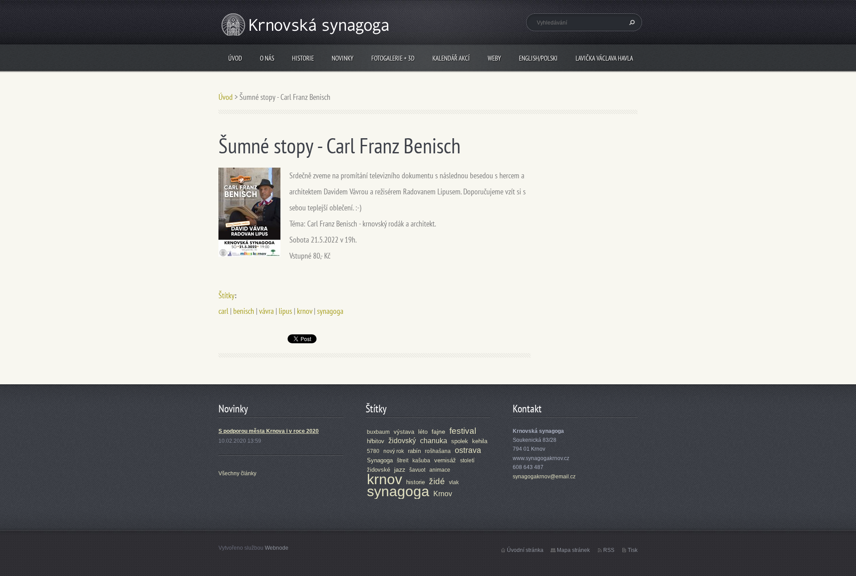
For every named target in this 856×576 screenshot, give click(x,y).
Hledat (631, 22)
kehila (479, 441)
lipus (285, 311)
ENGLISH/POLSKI (538, 58)
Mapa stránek (573, 550)
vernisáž (445, 460)
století (467, 460)
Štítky (226, 295)
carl (223, 311)
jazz (399, 469)
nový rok (393, 451)
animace (439, 470)
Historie (303, 58)
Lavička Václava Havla (604, 58)
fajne (438, 431)
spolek (459, 441)
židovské (378, 469)
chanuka (433, 440)
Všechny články (237, 473)
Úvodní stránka (525, 550)
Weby (494, 58)
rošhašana (438, 451)
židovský (402, 440)
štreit (402, 460)
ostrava (468, 450)
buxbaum (378, 432)
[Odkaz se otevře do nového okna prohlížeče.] (249, 211)
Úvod (235, 58)
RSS (608, 550)
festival (462, 431)
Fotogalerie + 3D (393, 58)
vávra (266, 311)
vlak (454, 482)
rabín (414, 451)
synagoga (330, 311)
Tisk (633, 550)
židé (437, 481)
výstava (404, 431)
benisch (243, 311)
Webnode (276, 548)
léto (423, 431)
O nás (267, 58)
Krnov (442, 494)
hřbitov (375, 441)
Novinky (343, 58)
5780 (373, 451)
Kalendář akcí (451, 58)
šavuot (417, 470)
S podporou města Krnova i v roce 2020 (268, 431)
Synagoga (380, 460)
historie (415, 482)
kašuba (421, 460)
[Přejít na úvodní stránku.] (306, 35)
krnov (304, 311)
